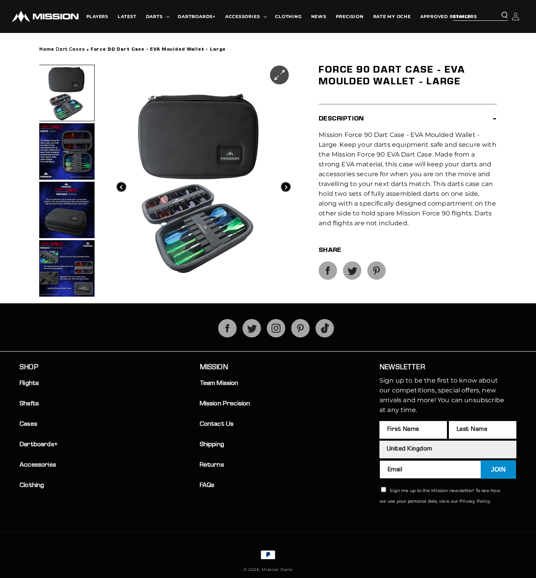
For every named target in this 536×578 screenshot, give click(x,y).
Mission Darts (277, 569)
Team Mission (219, 383)
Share (330, 250)
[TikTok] (324, 335)
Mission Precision (225, 404)
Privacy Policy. (475, 501)
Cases (28, 424)
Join (498, 469)
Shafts (29, 404)
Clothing (32, 485)
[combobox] (480, 15)
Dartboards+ (39, 444)
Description (341, 119)
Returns (212, 465)
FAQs (207, 485)
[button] (157, 16)
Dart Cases (132, 49)
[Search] (499, 16)
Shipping (212, 444)
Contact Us (217, 424)
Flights (29, 383)
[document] (165, 182)
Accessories (38, 465)
